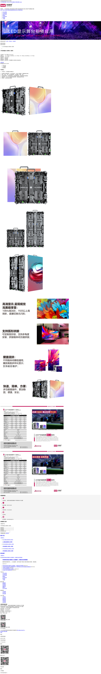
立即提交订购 (3, 533)
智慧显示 (4, 582)
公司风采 (4, 601)
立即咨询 (2, 62)
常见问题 (4, 593)
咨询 (1, 632)
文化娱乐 (4, 585)
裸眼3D (4, 587)
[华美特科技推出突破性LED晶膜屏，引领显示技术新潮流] (11, 557)
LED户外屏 (5, 14)
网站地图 (5, 631)
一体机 (4, 18)
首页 (7, 41)
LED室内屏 (5, 13)
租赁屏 (4, 17)
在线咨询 (7, 533)
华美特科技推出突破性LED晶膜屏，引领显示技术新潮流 (15, 559)
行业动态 (4, 592)
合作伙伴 (4, 602)
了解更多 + (2, 537)
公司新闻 (4, 591)
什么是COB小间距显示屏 (7, 570)
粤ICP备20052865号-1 (21, 630)
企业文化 (4, 597)
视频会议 (4, 586)
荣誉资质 (4, 600)
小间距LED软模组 (6, 567)
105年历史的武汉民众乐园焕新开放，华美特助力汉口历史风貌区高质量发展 (17, 566)
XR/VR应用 (5, 588)
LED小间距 (5, 573)
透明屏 (4, 15)
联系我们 (2, 631)
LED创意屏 (5, 16)
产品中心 (10, 41)
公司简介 (4, 596)
